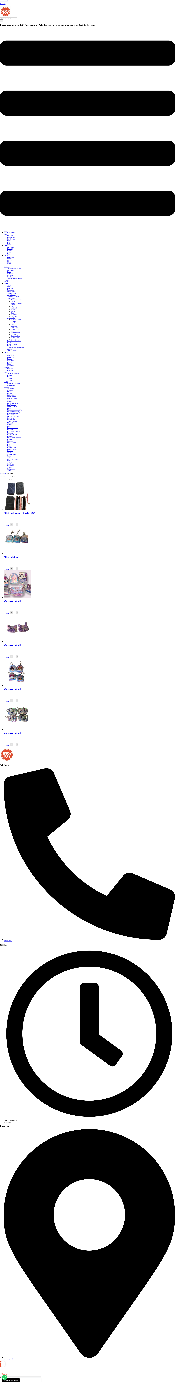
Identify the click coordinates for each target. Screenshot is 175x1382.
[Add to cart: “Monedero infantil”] (20, 612)
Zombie (9, 470)
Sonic (9, 456)
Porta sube (10, 370)
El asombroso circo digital (14, 410)
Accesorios (10, 247)
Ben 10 (13, 323)
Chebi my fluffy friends (14, 403)
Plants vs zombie (12, 434)
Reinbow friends (12, 449)
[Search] (1, 20)
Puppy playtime (11, 447)
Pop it (9, 346)
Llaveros (6, 367)
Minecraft (10, 423)
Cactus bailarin (11, 396)
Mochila (6, 382)
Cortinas (9, 258)
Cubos (9, 286)
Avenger (13, 321)
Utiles (9, 364)
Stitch (12, 313)
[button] (87, 128)
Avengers (10, 390)
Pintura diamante (12, 344)
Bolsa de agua (11, 237)
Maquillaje (10, 249)
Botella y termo (11, 239)
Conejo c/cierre (11, 405)
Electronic (6, 267)
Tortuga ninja (15, 337)
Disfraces (10, 288)
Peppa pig (10, 433)
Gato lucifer (10, 415)
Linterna (9, 377)
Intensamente (11, 419)
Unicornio (14, 316)
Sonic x (9, 457)
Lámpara (9, 375)
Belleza (6, 245)
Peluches (6, 387)
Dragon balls (14, 327)
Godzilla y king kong (13, 416)
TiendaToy (3, 4)
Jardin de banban (12, 421)
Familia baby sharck (13, 411)
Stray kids (10, 462)
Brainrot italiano (12, 395)
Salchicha (10, 451)
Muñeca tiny (14, 308)
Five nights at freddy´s (13, 413)
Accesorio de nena (16, 300)
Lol (12, 306)
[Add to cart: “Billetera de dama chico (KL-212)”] (20, 524)
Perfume (9, 250)
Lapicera (9, 359)
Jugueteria (6, 283)
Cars (12, 324)
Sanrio (13, 311)
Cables (9, 272)
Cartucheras (10, 355)
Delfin (9, 408)
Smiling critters (11, 454)
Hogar (9, 240)
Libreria (6, 352)
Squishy (9, 349)
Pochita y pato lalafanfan (14, 437)
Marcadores (10, 360)
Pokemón (13, 334)
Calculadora (10, 354)
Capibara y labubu (16, 303)
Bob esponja (10, 393)
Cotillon (6, 255)
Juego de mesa (11, 293)
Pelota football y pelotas (14, 341)
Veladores (10, 380)
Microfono (10, 275)
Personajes (10, 369)
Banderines (10, 257)
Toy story (13, 339)
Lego (12, 331)
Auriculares (10, 270)
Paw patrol (10, 429)
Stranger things (15, 336)
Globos (9, 260)
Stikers (9, 252)
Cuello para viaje (12, 406)
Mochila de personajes (13, 383)
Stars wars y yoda (12, 459)
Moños (9, 263)
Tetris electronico (12, 350)
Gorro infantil (11, 291)
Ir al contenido (4, 1)
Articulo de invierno (9, 232)
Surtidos (9, 467)
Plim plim (10, 436)
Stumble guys (11, 464)
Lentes (9, 242)
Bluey (9, 392)
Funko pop (10, 290)
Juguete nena (11, 298)
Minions (9, 424)
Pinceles (9, 362)
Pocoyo (13, 309)
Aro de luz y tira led (13, 373)
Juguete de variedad (13, 296)
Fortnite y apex (15, 329)
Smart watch (10, 277)
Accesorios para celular (14, 268)
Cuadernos (10, 357)
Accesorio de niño (16, 319)
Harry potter (10, 418)
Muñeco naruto (15, 332)
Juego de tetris (11, 295)
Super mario (10, 465)
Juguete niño (11, 318)
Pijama (9, 342)
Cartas (9, 285)
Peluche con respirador (13, 431)
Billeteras (10, 235)
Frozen (13, 304)
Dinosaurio (14, 326)
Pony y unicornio (12, 442)
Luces (5, 372)
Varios (9, 244)
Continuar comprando (11, 1380)
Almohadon (10, 388)
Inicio (5, 231)
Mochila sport (11, 385)
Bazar (5, 234)
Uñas (8, 254)
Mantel (9, 262)
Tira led (9, 378)
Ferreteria (6, 280)
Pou (8, 444)
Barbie (13, 301)
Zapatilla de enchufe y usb (14, 278)
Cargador (10, 273)
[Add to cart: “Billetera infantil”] (20, 568)
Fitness (6, 281)
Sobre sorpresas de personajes (15, 347)
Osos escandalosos (12, 428)
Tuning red (14, 314)
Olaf (8, 426)
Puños (9, 446)
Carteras (9, 401)
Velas (8, 265)
